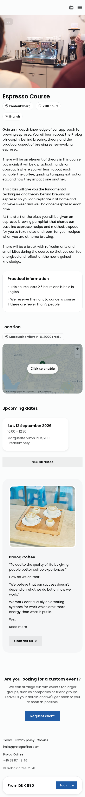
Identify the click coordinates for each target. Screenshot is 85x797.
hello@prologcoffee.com (21, 747)
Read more (18, 626)
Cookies (42, 740)
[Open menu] (80, 7)
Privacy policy (24, 740)
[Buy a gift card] (71, 7)
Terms (8, 740)
